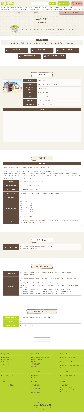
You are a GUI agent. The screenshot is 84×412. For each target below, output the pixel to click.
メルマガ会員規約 (67, 387)
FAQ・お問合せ (66, 391)
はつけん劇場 (58, 8)
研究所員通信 (36, 364)
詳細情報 (41, 49)
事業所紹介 (6, 357)
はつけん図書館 (47, 8)
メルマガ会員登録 (8, 385)
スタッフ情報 (67, 49)
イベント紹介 (7, 364)
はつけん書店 (24, 8)
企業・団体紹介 (7, 359)
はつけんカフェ (14, 8)
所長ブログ (35, 362)
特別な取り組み (28, 55)
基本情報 (15, 49)
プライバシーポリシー (68, 389)
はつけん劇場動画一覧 (68, 375)
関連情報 (35, 375)
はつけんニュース (37, 392)
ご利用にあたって (38, 402)
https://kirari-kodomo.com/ (46, 100)
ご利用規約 (65, 385)
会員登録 (79, 3)
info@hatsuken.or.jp (38, 407)
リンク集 (35, 377)
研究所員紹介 (36, 385)
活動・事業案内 (37, 359)
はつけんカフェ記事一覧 (10, 375)
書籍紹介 (35, 366)
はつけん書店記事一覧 (68, 357)
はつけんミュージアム (34, 8)
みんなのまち (78, 8)
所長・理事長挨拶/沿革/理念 (41, 357)
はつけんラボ (5, 8)
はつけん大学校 (68, 8)
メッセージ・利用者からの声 (54, 55)
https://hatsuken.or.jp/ (47, 407)
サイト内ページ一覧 (71, 12)
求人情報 (5, 362)
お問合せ (65, 3)
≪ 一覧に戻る (42, 339)
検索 (53, 3)
